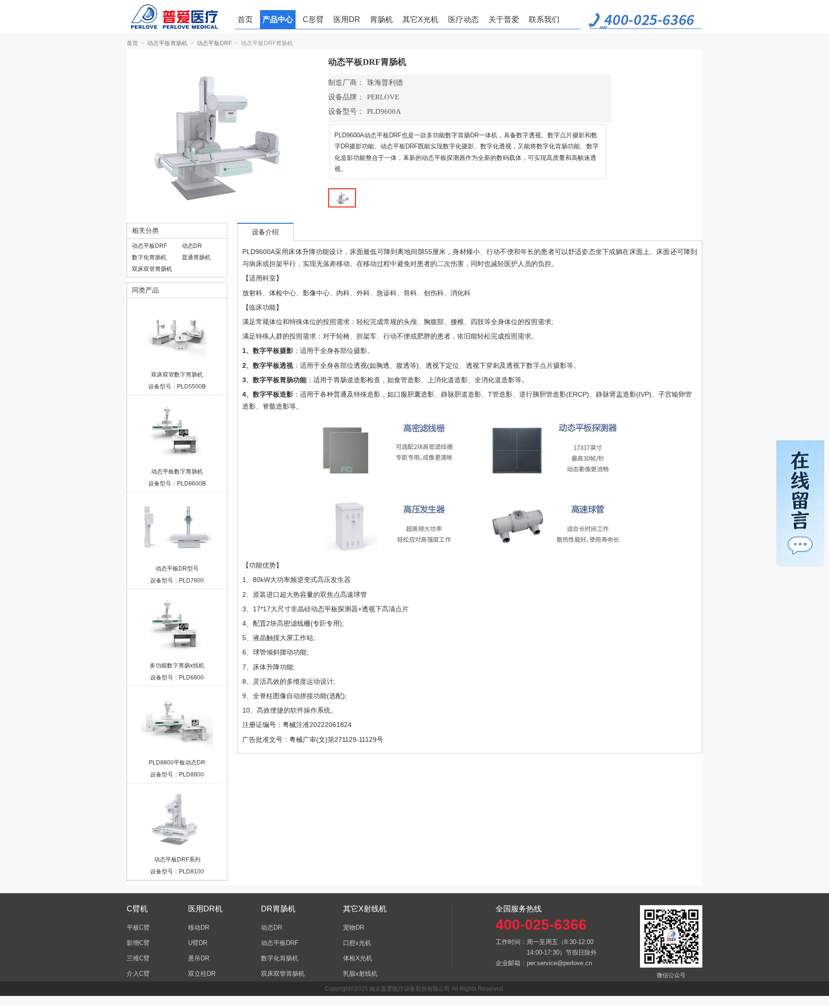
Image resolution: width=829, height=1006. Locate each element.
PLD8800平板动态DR (177, 762)
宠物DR (353, 927)
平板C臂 (138, 927)
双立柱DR (201, 973)
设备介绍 (265, 232)
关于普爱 (503, 19)
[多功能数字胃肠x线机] (177, 625)
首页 (245, 19)
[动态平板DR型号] (177, 528)
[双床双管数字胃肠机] (177, 334)
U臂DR (197, 942)
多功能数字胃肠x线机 (177, 665)
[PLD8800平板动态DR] (177, 722)
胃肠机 (381, 19)
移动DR (198, 927)
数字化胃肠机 (149, 257)
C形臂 (313, 19)
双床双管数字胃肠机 (177, 374)
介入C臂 (138, 973)
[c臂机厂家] (178, 17)
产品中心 (277, 19)
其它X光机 (420, 19)
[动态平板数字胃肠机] (177, 431)
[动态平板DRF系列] (177, 819)
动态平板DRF (214, 43)
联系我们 (544, 19)
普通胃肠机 (196, 257)
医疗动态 (463, 19)
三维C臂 (138, 958)
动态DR (192, 245)
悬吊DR (198, 958)
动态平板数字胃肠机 (177, 471)
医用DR (346, 19)
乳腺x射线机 (360, 973)
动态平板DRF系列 (177, 859)
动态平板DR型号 (177, 568)
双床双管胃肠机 (152, 269)
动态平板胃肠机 (167, 43)
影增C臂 (138, 942)
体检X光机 (357, 958)
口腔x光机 (357, 942)
